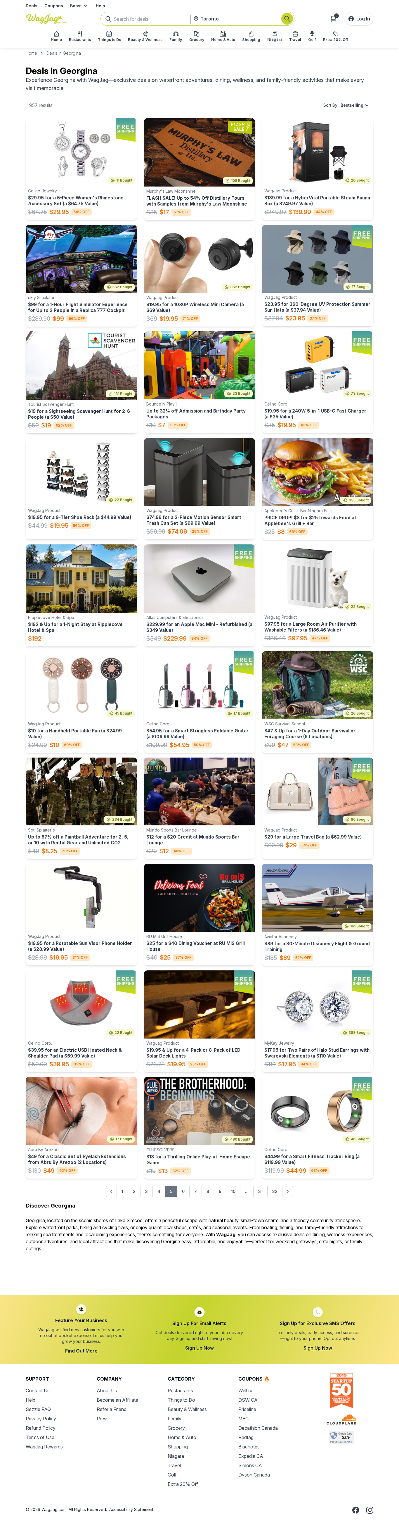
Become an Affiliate (117, 1400)
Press (103, 1419)
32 (274, 1191)
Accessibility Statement (131, 1509)
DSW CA (248, 1400)
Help (100, 5)
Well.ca (246, 1390)
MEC (243, 1419)
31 (260, 1191)
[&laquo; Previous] (111, 1191)
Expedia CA (250, 1456)
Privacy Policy (41, 1419)
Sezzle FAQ (38, 1409)
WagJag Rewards (44, 1447)
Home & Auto (182, 1437)
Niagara (176, 1456)
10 (233, 1191)
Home (31, 53)
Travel (174, 1465)
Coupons (53, 5)
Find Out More (81, 1351)
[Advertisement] (199, 1270)
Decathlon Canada (258, 1428)
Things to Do (181, 1400)
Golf (172, 1475)
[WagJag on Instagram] (369, 1510)
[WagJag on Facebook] (355, 1510)
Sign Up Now (199, 1348)
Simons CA (250, 1465)
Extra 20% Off (183, 1484)
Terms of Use (40, 1437)
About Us (107, 1390)
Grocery (176, 1428)
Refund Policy (40, 1428)
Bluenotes (249, 1447)
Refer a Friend (111, 1409)
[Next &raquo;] (287, 1191)
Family (174, 1419)
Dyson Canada (254, 1475)
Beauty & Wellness (187, 1409)
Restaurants (180, 1390)
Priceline (247, 1409)
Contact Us (38, 1390)
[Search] (287, 19)
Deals (31, 5)
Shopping (178, 1447)
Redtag (246, 1437)
